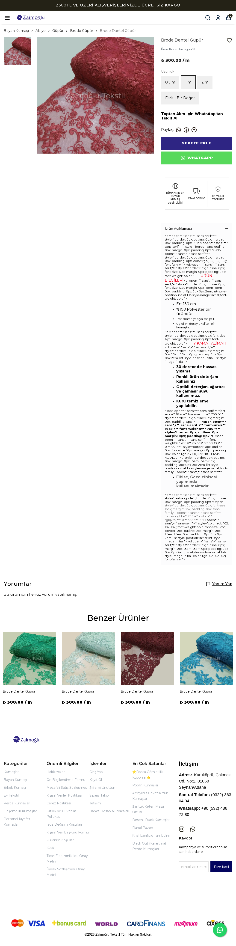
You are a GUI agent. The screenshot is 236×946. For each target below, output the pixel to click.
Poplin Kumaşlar (145, 785)
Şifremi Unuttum (103, 787)
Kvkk (50, 848)
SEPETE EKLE (196, 143)
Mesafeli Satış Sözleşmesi (67, 787)
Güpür (57, 30)
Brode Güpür (81, 30)
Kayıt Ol (95, 780)
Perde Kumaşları (17, 803)
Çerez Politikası (59, 803)
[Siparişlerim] (218, 18)
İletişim (95, 803)
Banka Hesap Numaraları (109, 811)
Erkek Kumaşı (15, 787)
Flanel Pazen (142, 828)
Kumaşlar (11, 772)
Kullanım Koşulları (60, 840)
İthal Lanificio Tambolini (151, 835)
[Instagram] (181, 829)
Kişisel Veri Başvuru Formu (68, 832)
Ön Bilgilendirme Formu (66, 780)
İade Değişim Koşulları (64, 824)
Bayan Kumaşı (16, 30)
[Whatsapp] (192, 829)
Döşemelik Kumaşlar (20, 811)
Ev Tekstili (11, 795)
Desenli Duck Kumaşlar (151, 820)
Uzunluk (167, 71)
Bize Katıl (221, 867)
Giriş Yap (96, 772)
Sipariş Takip (99, 795)
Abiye (40, 30)
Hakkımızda (56, 772)
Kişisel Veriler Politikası (64, 795)
